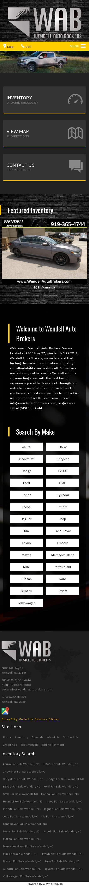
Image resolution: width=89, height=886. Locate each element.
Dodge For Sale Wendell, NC (65, 779)
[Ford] (26, 479)
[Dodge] (26, 467)
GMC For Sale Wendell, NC (20, 794)
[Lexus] (26, 539)
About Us (53, 737)
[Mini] (26, 563)
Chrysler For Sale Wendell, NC (23, 779)
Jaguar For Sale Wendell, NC (63, 809)
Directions (41, 719)
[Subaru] (26, 587)
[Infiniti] (62, 503)
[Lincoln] (62, 539)
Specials (37, 737)
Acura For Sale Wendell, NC (21, 764)
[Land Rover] (62, 527)
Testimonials (29, 745)
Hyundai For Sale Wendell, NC (23, 801)
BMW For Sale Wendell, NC (60, 764)
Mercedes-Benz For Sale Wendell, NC (28, 846)
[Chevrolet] (26, 455)
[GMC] (62, 479)
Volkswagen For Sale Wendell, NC (25, 876)
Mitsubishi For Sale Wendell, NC (61, 854)
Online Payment (53, 745)
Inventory (21, 737)
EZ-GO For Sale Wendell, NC (21, 786)
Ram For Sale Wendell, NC (61, 861)
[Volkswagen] (26, 599)
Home (7, 737)
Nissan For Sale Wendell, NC (22, 861)
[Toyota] (62, 587)
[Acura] (26, 443)
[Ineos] (26, 503)
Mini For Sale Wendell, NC (20, 854)
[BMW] (62, 443)
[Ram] (62, 575)
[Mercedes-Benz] (62, 551)
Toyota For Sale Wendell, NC (63, 869)
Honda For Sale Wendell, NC (60, 794)
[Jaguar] (26, 515)
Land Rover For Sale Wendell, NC (25, 824)
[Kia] (26, 527)
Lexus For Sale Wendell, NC (21, 831)
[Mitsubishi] (62, 563)
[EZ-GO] (62, 467)
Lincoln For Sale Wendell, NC (62, 831)
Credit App (10, 745)
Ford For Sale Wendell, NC (60, 786)
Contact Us (26, 719)
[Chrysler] (62, 455)
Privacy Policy (9, 719)
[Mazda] (26, 551)
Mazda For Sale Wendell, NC (22, 839)
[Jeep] (62, 515)
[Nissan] (26, 575)
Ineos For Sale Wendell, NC (64, 801)
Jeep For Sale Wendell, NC (20, 816)
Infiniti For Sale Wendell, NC (22, 809)
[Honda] (26, 491)
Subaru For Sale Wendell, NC (22, 869)
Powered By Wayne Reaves (44, 884)
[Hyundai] (62, 491)
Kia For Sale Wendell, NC (57, 816)
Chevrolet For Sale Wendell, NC (24, 771)
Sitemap (54, 719)
